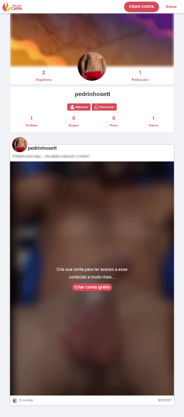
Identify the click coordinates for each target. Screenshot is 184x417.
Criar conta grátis (92, 287)
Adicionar (81, 107)
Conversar (107, 107)
